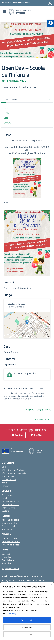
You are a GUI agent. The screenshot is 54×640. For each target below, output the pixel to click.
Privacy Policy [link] (8, 580)
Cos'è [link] (6, 108)
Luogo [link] (6, 112)
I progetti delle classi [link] (10, 544)
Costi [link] (6, 117)
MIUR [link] (4, 466)
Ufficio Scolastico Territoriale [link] (14, 473)
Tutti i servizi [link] (7, 529)
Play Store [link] (38, 435)
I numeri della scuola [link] (10, 501)
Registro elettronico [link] (10, 568)
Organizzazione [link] (8, 507)
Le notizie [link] (6, 553)
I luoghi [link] (5, 498)
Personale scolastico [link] (10, 519)
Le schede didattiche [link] (11, 541)
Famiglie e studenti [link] (10, 522)
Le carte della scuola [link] (10, 504)
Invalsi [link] (4, 482)
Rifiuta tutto (27, 634)
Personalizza (27, 627)
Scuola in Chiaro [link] (8, 476)
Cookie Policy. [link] (11, 613)
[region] (27, 611)
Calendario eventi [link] (9, 560)
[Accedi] (50, 3)
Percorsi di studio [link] (9, 526)
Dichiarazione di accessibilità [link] (31, 580)
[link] (50, 23)
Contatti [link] (7, 122)
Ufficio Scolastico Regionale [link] (13, 470)
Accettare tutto (27, 620)
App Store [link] (19, 435)
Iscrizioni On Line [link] (9, 479)
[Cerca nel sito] (48, 17)
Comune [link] (5, 485)
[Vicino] (51, 584)
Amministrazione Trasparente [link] (15, 576)
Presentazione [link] (8, 495)
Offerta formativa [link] (9, 538)
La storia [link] (5, 510)
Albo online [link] (6, 563)
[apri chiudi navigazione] (4, 11)
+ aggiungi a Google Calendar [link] (38, 409)
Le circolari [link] (6, 557)
